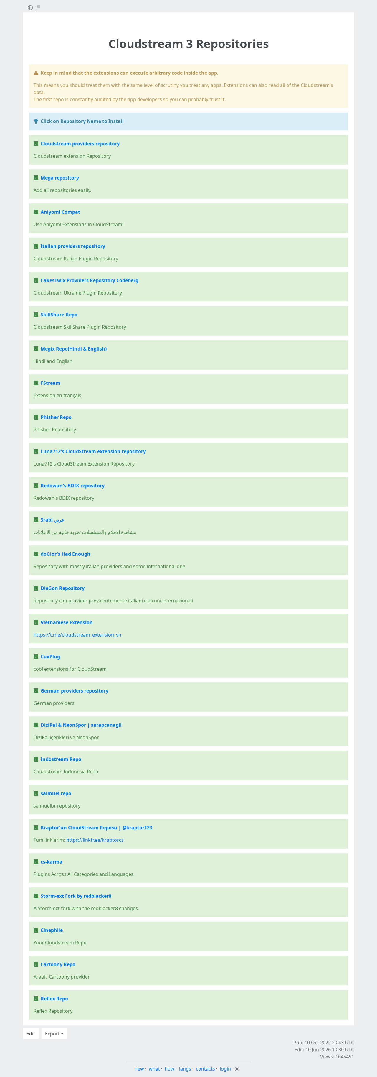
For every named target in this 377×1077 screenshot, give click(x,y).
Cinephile (52, 930)
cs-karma (51, 862)
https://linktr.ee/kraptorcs (95, 840)
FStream (50, 383)
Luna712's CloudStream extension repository (93, 451)
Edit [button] (31, 1033)
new (139, 1069)
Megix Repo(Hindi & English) (74, 349)
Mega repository (60, 178)
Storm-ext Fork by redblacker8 (76, 896)
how (169, 1069)
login (225, 1069)
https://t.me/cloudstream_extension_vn (77, 635)
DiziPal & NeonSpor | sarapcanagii (81, 725)
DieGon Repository (63, 588)
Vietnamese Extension (67, 622)
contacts (205, 1069)
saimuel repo (56, 793)
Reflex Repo (54, 998)
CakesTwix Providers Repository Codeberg (89, 280)
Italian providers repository (73, 246)
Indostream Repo (61, 759)
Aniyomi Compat (60, 212)
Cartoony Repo (58, 964)
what (154, 1069)
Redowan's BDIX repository (73, 485)
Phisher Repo (56, 417)
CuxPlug (50, 656)
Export (52, 1033)
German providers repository (74, 691)
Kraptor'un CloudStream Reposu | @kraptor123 (96, 827)
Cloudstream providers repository (80, 143)
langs (185, 1069)
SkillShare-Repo (59, 314)
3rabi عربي (53, 520)
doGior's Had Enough (65, 554)
